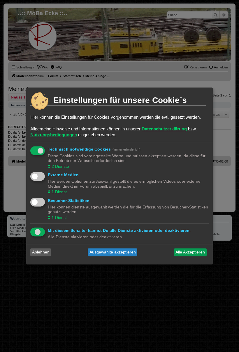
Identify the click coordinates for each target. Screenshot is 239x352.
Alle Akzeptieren (190, 252)
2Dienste (60, 166)
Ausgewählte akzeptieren (112, 252)
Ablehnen (41, 252)
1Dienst (59, 192)
